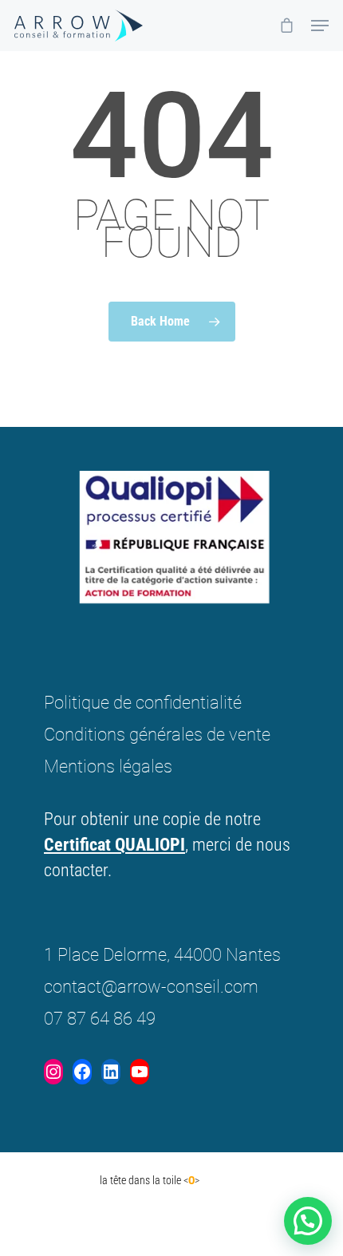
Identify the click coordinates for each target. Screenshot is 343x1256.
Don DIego (66, 1180)
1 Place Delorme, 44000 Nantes (162, 955)
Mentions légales (108, 766)
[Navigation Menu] (320, 26)
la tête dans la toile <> (149, 1180)
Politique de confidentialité (143, 703)
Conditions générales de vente (157, 735)
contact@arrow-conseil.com (151, 987)
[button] (308, 1221)
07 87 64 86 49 (100, 1019)
